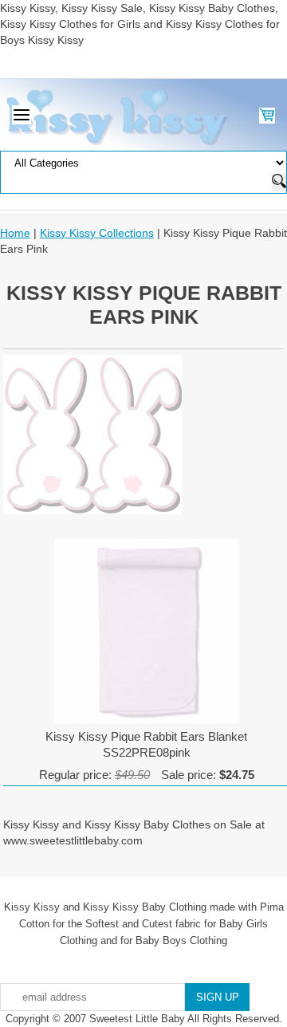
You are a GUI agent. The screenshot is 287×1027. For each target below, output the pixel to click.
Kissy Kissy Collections (97, 232)
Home (15, 232)
